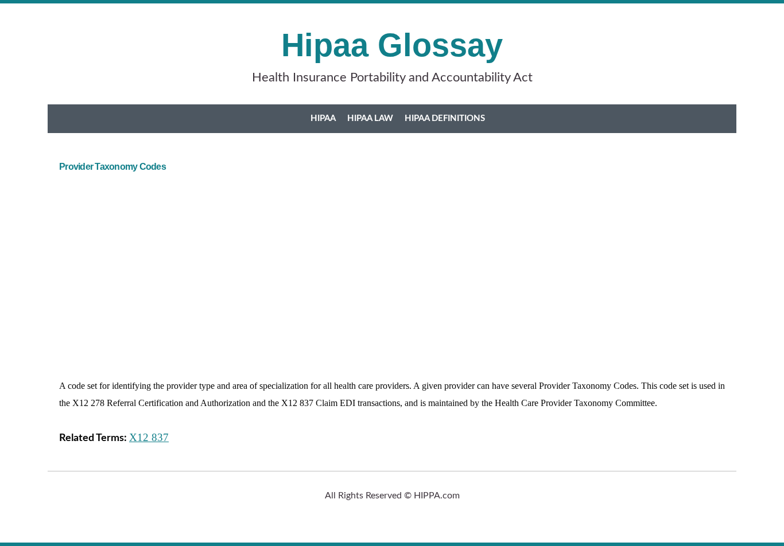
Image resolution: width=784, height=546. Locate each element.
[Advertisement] (403, 269)
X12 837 (149, 437)
